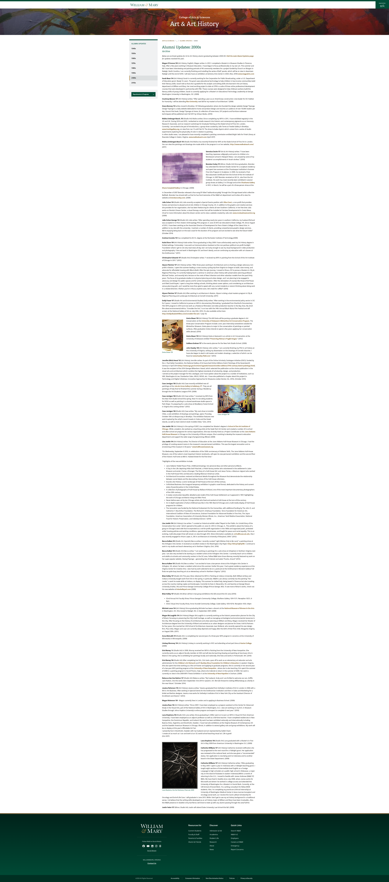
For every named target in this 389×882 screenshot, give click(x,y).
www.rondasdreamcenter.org (244, 213)
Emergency (235, 846)
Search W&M (236, 831)
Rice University (192, 101)
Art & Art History (194, 24)
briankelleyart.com (183, 589)
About (212, 846)
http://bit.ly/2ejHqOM (236, 544)
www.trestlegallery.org (170, 129)
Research (213, 842)
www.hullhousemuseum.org (202, 447)
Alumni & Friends (194, 842)
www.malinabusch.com (198, 137)
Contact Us (151, 863)
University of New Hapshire (217, 674)
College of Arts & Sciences (194, 17)
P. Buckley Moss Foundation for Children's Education (219, 663)
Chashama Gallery (248, 183)
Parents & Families (195, 838)
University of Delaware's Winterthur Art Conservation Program (225, 321)
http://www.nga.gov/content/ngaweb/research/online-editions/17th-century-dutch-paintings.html (216, 366)
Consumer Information (192, 878)
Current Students (194, 831)
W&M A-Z (234, 835)
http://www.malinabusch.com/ (242, 144)
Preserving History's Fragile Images (223, 339)
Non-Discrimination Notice (214, 878)
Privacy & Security (246, 878)
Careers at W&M (237, 842)
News (212, 850)
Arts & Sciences (168, 41)
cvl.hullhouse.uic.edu (242, 534)
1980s (133, 68)
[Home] (144, 5)
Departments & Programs (141, 94)
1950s (133, 53)
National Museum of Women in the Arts (239, 608)
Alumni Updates (186, 41)
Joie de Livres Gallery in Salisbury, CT (188, 386)
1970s (133, 63)
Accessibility (175, 878)
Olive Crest (227, 202)
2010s (133, 83)
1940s (133, 49)
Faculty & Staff (193, 835)
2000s (133, 78)
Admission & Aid (216, 831)
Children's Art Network (187, 663)
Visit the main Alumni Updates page (240, 56)
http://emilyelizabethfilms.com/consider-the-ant (180, 314)
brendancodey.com (177, 198)
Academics (214, 835)
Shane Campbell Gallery (171, 188)
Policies (232, 878)
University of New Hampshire (205, 668)
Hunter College (246, 643)
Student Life (214, 838)
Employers (235, 838)
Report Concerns (237, 850)
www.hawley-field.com (201, 356)
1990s (133, 73)
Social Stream (151, 851)
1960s (133, 58)
